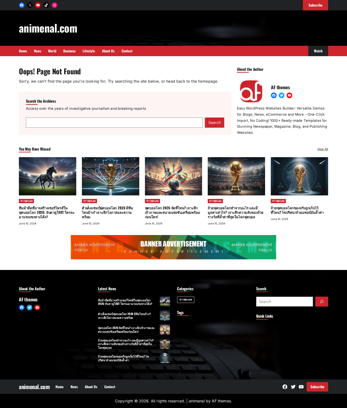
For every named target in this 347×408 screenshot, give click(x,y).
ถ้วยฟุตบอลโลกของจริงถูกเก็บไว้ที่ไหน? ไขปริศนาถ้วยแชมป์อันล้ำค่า (297, 210)
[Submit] (321, 302)
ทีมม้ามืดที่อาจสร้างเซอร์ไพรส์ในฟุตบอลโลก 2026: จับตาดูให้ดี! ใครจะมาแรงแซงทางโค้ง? (47, 212)
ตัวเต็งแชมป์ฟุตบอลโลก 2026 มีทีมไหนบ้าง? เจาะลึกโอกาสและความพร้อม (107, 212)
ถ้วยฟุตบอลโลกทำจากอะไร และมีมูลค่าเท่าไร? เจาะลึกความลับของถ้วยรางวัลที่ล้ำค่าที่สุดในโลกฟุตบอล (235, 212)
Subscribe (317, 386)
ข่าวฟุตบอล (26, 200)
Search (214, 122)
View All (322, 149)
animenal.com (48, 28)
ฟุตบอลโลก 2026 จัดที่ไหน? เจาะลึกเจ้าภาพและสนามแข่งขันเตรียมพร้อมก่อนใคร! (172, 212)
